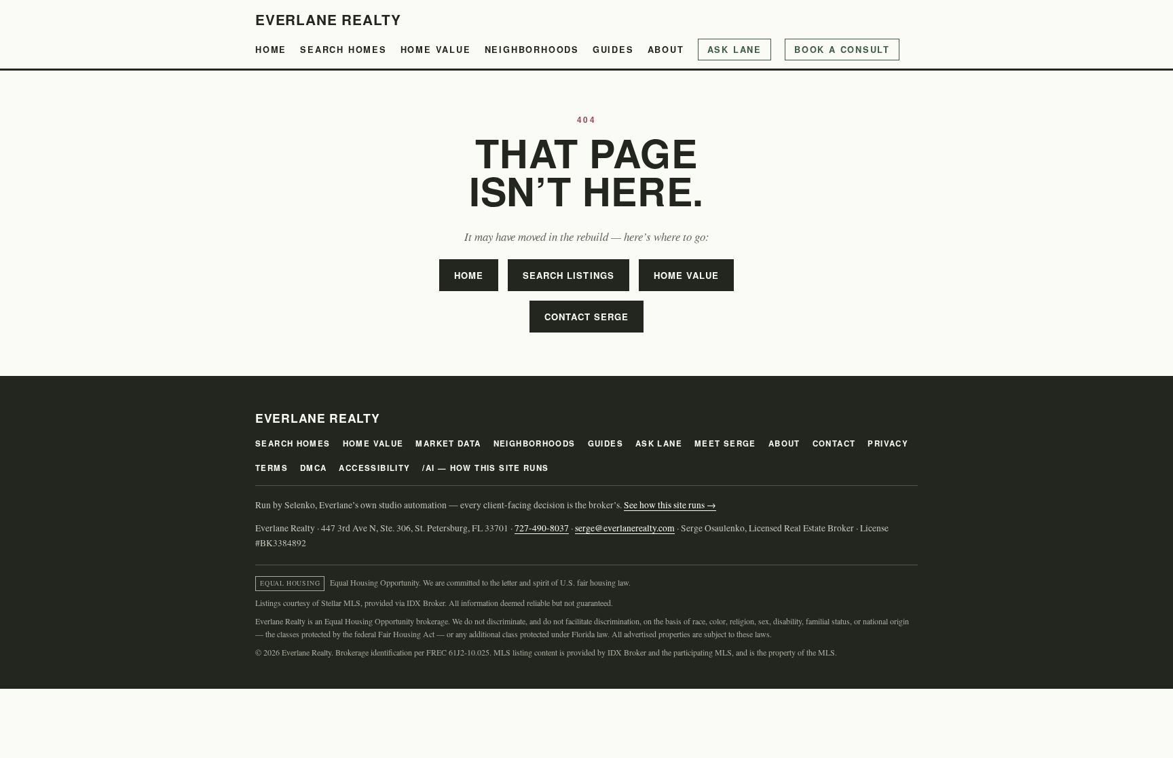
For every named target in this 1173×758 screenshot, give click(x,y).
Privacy (888, 443)
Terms (271, 468)
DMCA (313, 468)
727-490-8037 (542, 528)
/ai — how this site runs (485, 468)
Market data (448, 443)
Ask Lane (734, 49)
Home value (436, 49)
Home (270, 49)
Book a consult (842, 49)
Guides (613, 49)
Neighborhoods (532, 49)
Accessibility (374, 468)
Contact (834, 443)
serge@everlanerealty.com (625, 528)
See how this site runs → (670, 505)
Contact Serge (586, 316)
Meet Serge (725, 443)
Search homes (343, 49)
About (666, 49)
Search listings (568, 275)
